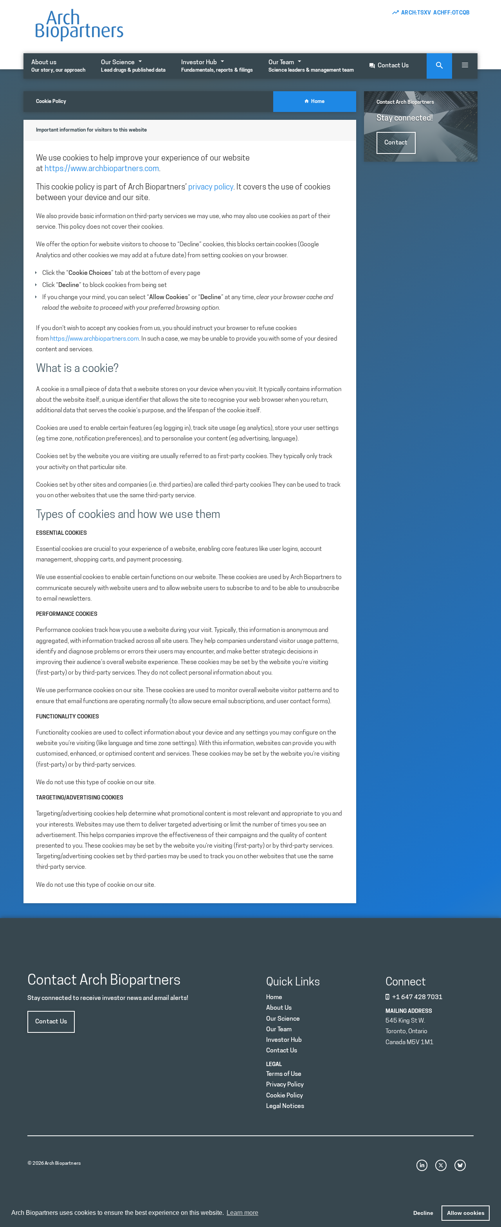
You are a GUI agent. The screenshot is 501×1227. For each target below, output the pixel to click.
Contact (396, 143)
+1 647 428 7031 (417, 997)
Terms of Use (283, 1074)
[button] (465, 66)
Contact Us (393, 66)
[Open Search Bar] (439, 66)
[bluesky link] (460, 1165)
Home (316, 101)
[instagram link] (422, 1165)
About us (58, 66)
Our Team (311, 66)
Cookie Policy (284, 1096)
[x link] (441, 1165)
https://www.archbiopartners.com (102, 169)
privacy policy (210, 187)
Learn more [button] (242, 1212)
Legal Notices (285, 1106)
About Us (279, 1008)
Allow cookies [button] (466, 1213)
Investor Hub (217, 66)
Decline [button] (423, 1213)
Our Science (133, 66)
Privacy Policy (285, 1085)
